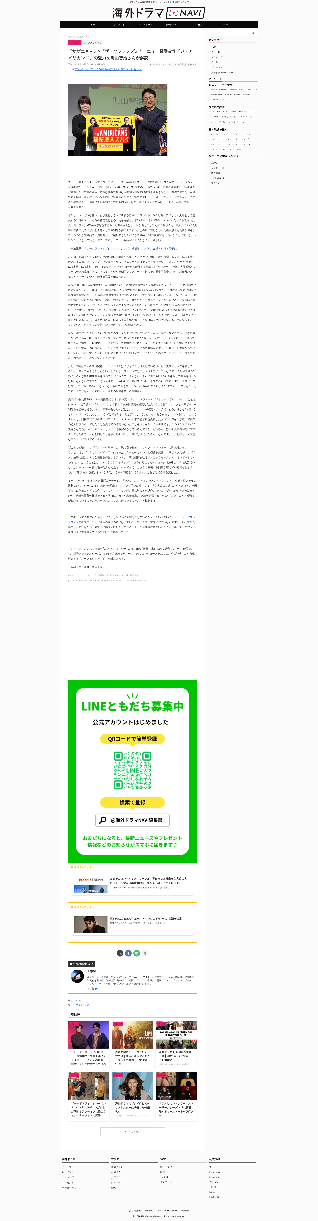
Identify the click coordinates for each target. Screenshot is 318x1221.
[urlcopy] (145, 953)
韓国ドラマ (117, 1167)
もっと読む (134, 1131)
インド (223, 139)
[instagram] (92, 989)
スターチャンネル (247, 117)
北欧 (232, 149)
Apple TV (224, 89)
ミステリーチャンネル (236, 122)
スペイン (227, 144)
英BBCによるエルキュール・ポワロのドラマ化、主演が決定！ (147, 918)
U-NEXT (247, 95)
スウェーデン (215, 144)
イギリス (237, 134)
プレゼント (198, 24)
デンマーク (238, 144)
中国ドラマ (117, 1172)
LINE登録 (214, 1196)
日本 (239, 149)
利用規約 (149, 1210)
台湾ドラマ (117, 1177)
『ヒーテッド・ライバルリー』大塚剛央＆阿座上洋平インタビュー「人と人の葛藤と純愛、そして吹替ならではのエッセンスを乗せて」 (88, 1060)
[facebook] (128, 953)
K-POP (114, 1187)
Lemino (229, 95)
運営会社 (215, 183)
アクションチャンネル (229, 117)
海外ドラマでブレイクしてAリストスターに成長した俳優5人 (132, 1107)
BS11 (212, 112)
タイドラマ (117, 1182)
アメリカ (227, 134)
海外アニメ (166, 1182)
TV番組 (164, 1177)
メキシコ (224, 149)
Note (212, 1191)
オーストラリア (235, 139)
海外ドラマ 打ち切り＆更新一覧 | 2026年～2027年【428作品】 (175, 1056)
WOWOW (214, 117)
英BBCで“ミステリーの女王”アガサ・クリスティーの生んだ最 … (139, 923)
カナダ (246, 139)
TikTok (212, 1187)
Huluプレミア (252, 89)
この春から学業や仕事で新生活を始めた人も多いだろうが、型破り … (141, 887)
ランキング (216, 62)
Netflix (238, 95)
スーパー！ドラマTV (218, 122)
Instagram (214, 1177)
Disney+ (234, 89)
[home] (96, 989)
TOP (213, 46)
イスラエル (248, 134)
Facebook (214, 1172)
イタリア (214, 139)
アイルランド (215, 134)
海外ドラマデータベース (223, 72)
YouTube (214, 1182)
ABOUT (215, 162)
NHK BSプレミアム (247, 112)
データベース (172, 24)
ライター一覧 (217, 167)
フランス (214, 149)
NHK (234, 112)
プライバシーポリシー (167, 1210)
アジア (115, 1159)
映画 (162, 1171)
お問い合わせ (217, 178)
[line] (136, 953)
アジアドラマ (145, 24)
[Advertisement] (132, 632)
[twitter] (120, 953)
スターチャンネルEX (218, 99)
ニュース (92, 24)
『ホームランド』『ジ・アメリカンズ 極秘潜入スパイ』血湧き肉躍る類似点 (130, 248)
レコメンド (119, 24)
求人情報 (215, 173)
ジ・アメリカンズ (92, 42)
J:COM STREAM (216, 95)
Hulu (242, 89)
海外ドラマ (166, 1166)
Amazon (214, 89)
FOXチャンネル (223, 112)
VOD (225, 24)
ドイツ (248, 144)
